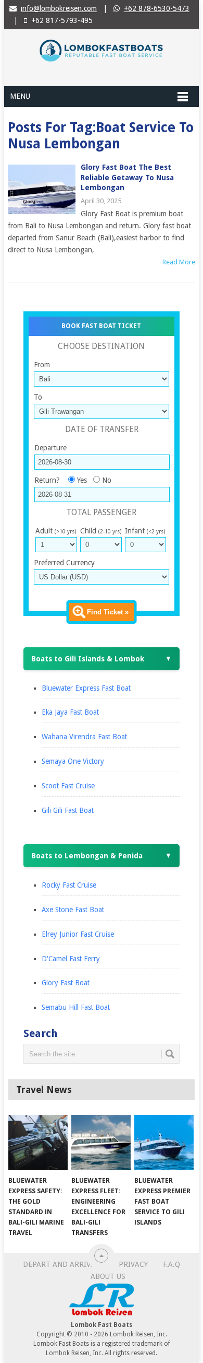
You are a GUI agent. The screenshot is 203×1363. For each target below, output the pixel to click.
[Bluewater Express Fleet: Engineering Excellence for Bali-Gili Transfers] (101, 1142)
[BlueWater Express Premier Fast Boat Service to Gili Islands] (164, 1142)
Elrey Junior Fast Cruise (78, 934)
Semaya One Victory (73, 761)
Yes (82, 480)
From (42, 364)
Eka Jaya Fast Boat (70, 712)
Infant (145, 531)
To (38, 397)
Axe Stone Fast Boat (73, 909)
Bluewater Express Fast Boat (86, 688)
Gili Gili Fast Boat (68, 810)
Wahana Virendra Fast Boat (84, 736)
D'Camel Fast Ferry (71, 958)
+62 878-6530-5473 (156, 8)
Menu (20, 96)
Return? (47, 480)
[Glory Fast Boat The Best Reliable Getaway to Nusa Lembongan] (41, 189)
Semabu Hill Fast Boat (76, 1007)
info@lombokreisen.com (59, 8)
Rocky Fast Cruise (69, 885)
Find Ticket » (108, 612)
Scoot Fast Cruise (68, 786)
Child (100, 531)
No (106, 480)
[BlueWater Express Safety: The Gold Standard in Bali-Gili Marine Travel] (38, 1142)
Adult (55, 531)
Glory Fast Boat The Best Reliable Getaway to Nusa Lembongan (127, 177)
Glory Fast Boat (66, 982)
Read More (178, 262)
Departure (50, 448)
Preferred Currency (64, 562)
